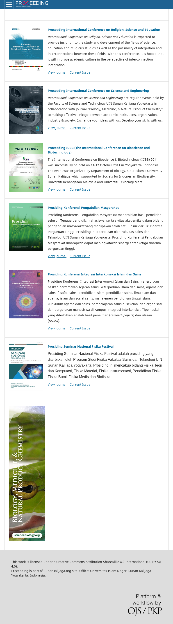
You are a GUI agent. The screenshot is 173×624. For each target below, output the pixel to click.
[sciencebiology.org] (27, 540)
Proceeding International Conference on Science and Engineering (98, 90)
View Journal (57, 72)
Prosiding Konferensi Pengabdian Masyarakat (83, 207)
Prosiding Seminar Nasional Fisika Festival (81, 346)
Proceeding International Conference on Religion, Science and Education (104, 29)
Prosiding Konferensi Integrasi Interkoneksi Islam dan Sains (94, 274)
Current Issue (80, 72)
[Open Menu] (9, 4)
